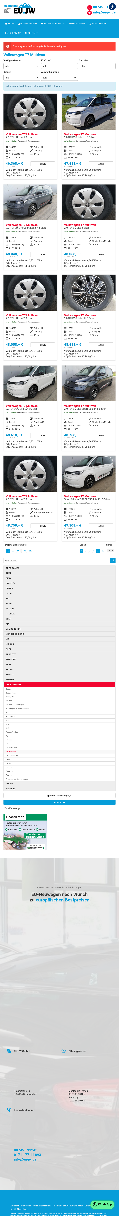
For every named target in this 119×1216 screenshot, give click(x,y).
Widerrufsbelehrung (42, 1206)
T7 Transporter (12, 756)
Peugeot (11, 654)
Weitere (10, 788)
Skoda (9, 669)
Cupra (9, 588)
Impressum (26, 1206)
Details (43, 164)
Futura (10, 608)
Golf (7, 712)
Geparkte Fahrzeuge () (61, 795)
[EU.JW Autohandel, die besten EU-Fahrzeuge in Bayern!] (19, 9)
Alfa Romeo (13, 568)
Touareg (9, 771)
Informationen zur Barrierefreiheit (68, 1206)
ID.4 (7, 724)
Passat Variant (12, 732)
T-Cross (9, 740)
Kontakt (33, 33)
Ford (9, 603)
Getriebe (83, 60)
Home (11, 23)
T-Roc (8, 744)
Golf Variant (11, 716)
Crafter (9, 701)
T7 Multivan (11, 752)
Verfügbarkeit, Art (12, 60)
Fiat (8, 598)
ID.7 (7, 728)
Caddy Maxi (11, 697)
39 (103, 551)
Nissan (10, 644)
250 (30, 551)
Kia (7, 624)
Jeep (8, 619)
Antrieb (7, 72)
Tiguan (9, 767)
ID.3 (7, 720)
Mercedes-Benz (15, 634)
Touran (9, 775)
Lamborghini (13, 629)
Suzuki (10, 674)
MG (7, 639)
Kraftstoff (46, 60)
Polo (8, 736)
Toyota (10, 679)
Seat (8, 664)
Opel (8, 649)
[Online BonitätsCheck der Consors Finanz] (25, 831)
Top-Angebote (77, 23)
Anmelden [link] (60, 802)
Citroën (10, 583)
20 (13, 551)
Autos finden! (29, 23)
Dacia (9, 593)
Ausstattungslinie (50, 72)
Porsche (11, 659)
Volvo (9, 783)
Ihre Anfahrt (100, 23)
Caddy (8, 689)
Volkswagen (13, 685)
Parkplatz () (13, 33)
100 (24, 551)
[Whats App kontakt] (102, 1205)
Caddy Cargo (11, 693)
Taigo (8, 759)
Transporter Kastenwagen (17, 779)
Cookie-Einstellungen (19, 1209)
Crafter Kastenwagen (15, 705)
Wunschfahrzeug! (54, 23)
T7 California (11, 748)
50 (18, 551)
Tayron (8, 763)
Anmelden (14, 1206)
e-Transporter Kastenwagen (17, 709)
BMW (8, 578)
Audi (8, 573)
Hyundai (10, 614)
